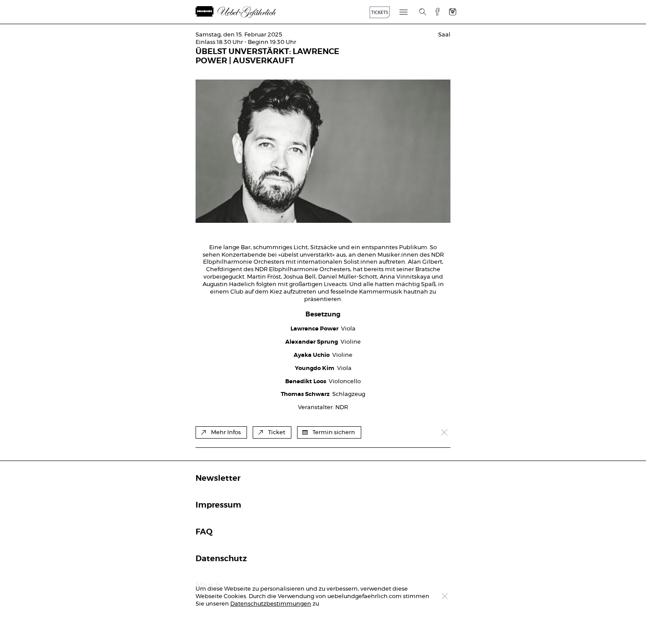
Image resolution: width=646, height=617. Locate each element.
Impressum (218, 505)
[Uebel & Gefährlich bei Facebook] (434, 11)
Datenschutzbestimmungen (270, 604)
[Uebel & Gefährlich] (246, 12)
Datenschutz (221, 559)
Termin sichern (333, 433)
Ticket (276, 433)
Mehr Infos (226, 433)
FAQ (204, 532)
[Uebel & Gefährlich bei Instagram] (452, 12)
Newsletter (218, 479)
